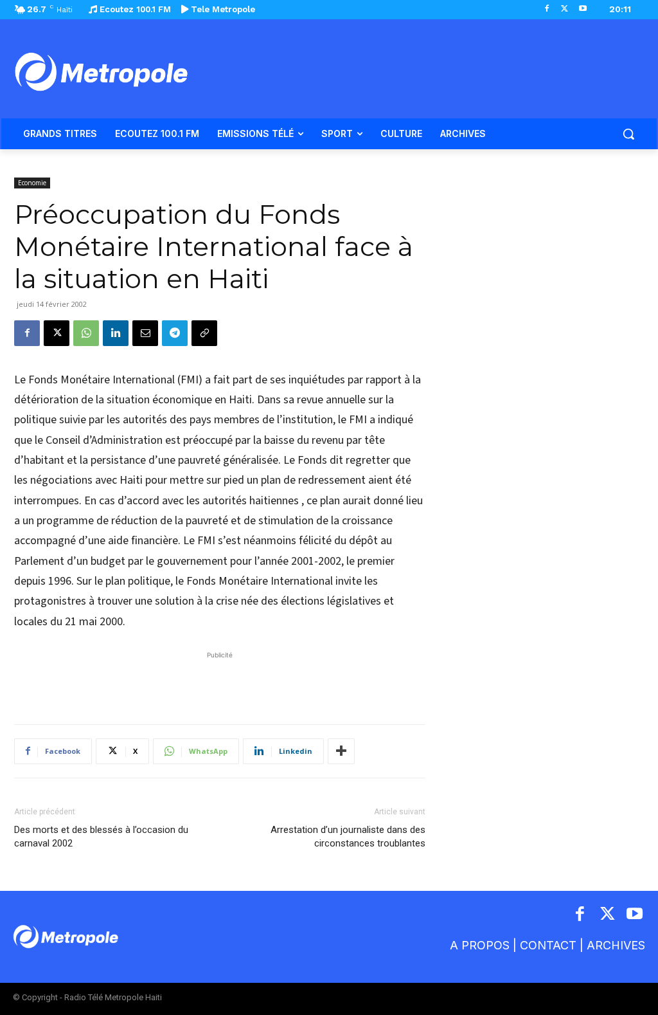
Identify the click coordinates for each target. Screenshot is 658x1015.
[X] (564, 9)
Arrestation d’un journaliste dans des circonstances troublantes (348, 836)
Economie (32, 182)
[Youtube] (582, 9)
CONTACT (548, 945)
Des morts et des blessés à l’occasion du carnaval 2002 (101, 836)
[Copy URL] (204, 333)
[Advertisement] (219, 681)
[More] (341, 751)
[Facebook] (547, 9)
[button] (628, 133)
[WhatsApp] (86, 333)
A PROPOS (480, 945)
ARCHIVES (616, 945)
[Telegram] (175, 333)
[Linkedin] (116, 333)
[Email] (145, 333)
